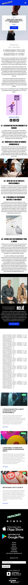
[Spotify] (14, 521)
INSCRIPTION (6, 566)
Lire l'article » (5, 466)
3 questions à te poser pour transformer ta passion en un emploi (13, 449)
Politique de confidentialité (14, 553)
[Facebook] (7, 521)
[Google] (20, 521)
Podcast (14, 544)
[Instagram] (10, 521)
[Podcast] (17, 521)
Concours (14, 549)
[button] (25, 2)
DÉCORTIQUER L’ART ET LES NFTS (13, 487)
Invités (14, 546)
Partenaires (14, 551)
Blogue (14, 542)
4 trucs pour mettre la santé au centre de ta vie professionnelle (13, 410)
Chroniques (14, 548)
